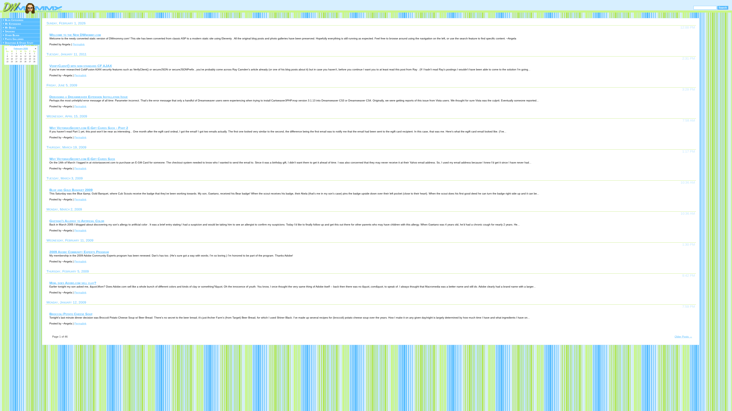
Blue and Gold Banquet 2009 (71, 190)
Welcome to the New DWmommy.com (75, 35)
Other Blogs (12, 35)
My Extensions (13, 23)
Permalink (79, 44)
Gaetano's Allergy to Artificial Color (76, 221)
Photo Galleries (14, 39)
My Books (10, 27)
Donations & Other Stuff (19, 42)
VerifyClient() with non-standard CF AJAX (80, 66)
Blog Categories (14, 20)
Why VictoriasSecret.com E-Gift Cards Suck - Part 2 (88, 128)
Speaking (10, 31)
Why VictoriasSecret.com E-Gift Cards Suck (82, 159)
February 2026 (21, 48)
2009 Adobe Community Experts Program (79, 252)
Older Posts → (683, 336)
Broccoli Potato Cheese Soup (70, 314)
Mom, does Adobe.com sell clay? (72, 283)
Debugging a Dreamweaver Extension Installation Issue (88, 97)
